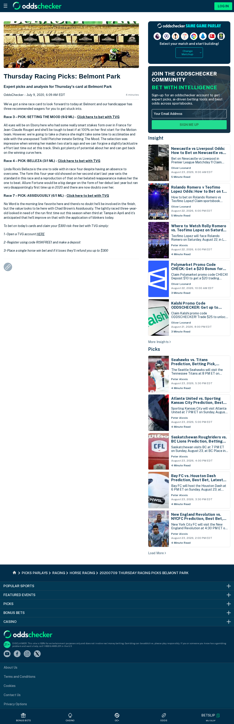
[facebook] (17, 654)
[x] (37, 654)
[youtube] (7, 654)
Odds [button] (163, 720)
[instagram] (27, 654)
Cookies (10, 686)
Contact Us (12, 695)
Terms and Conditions (19, 676)
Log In (223, 6)
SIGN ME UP (189, 125)
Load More (156, 553)
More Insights (158, 342)
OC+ (117, 720)
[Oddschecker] (28, 634)
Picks (154, 349)
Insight (156, 138)
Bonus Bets (23, 720)
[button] (210, 715)
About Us (10, 667)
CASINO (70, 720)
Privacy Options (15, 704)
